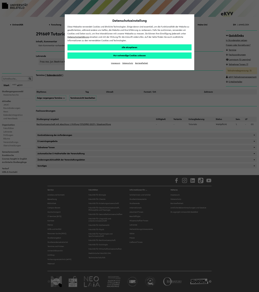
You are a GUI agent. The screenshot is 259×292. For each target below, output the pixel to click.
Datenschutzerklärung (78, 36)
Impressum (115, 63)
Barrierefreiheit (141, 63)
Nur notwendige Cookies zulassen (129, 55)
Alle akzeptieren (129, 47)
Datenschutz (127, 63)
